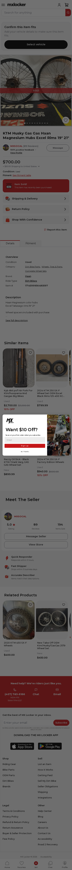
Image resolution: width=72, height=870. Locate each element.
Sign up (24, 446)
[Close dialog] (67, 417)
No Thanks (25, 451)
